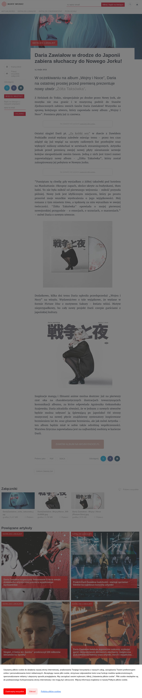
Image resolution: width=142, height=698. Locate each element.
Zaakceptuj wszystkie (14, 691)
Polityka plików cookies (51, 691)
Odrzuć (32, 691)
